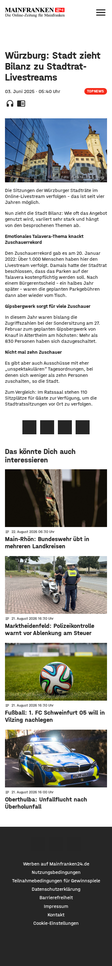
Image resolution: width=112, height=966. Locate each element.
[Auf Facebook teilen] (29, 427)
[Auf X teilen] (47, 427)
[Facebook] (38, 844)
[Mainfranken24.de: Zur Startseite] (35, 12)
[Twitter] (56, 844)
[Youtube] (74, 844)
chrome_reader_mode (21, 103)
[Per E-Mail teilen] (83, 427)
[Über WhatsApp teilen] (65, 427)
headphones (10, 103)
